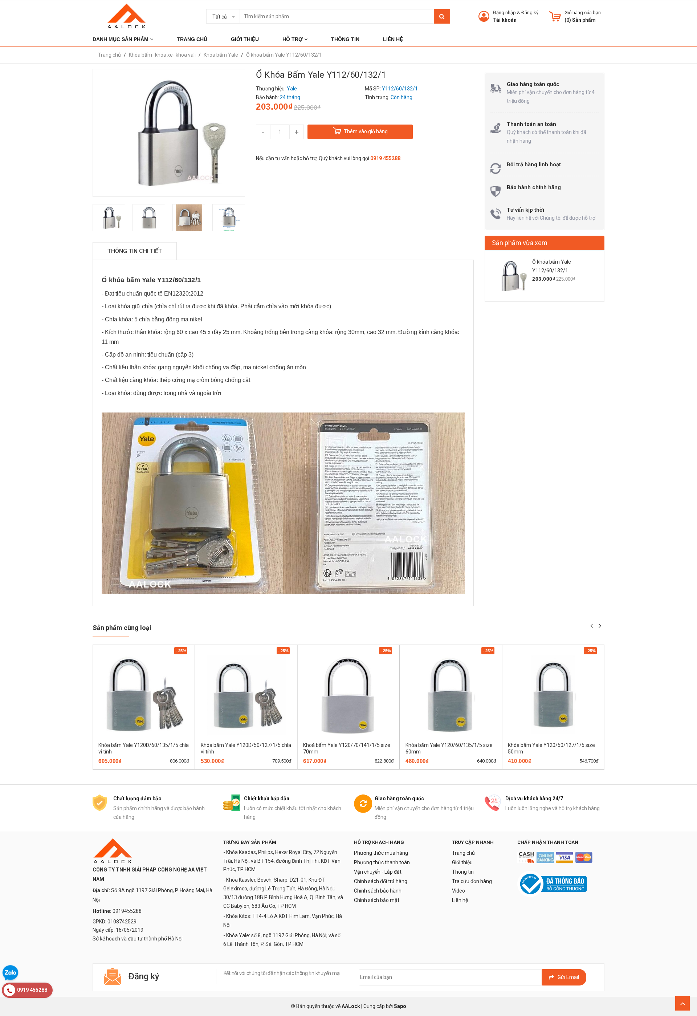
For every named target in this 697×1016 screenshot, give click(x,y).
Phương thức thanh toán (382, 862)
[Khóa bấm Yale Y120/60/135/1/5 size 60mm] (451, 695)
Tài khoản (505, 20)
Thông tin (463, 872)
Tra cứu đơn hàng (472, 881)
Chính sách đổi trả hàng (380, 881)
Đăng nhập (504, 12)
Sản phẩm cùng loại (122, 627)
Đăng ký (529, 12)
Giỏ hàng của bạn (582, 12)
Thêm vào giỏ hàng (133, 766)
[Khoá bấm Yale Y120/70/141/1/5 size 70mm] (348, 695)
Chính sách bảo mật (376, 900)
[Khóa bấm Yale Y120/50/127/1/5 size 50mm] (553, 695)
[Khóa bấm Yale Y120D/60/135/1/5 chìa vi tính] (144, 695)
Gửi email (568, 977)
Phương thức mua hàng (381, 853)
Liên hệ (460, 900)
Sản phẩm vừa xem (519, 243)
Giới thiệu (462, 862)
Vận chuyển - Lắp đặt (378, 872)
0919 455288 (385, 158)
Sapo (400, 1006)
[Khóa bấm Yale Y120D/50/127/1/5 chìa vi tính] (246, 695)
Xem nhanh (169, 766)
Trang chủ (463, 853)
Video (458, 891)
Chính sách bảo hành (378, 891)
